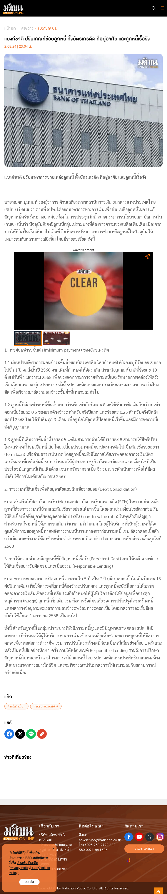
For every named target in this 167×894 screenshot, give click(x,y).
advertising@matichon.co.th (100, 839)
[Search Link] (154, 8)
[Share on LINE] (31, 734)
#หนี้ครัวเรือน (16, 706)
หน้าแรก (10, 28)
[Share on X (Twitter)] (20, 734)
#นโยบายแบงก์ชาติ (45, 706)
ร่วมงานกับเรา (144, 848)
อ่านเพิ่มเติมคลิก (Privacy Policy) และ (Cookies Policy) (29, 868)
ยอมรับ (29, 882)
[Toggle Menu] (161, 8)
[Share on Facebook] (9, 734)
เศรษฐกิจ (26, 28)
